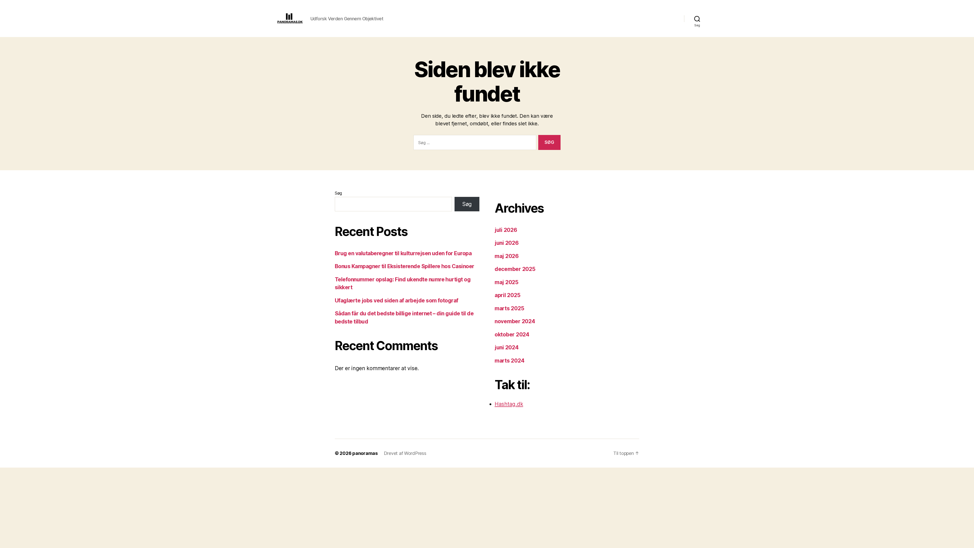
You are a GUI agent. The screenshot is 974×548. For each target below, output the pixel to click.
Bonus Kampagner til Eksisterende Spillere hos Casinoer (404, 266)
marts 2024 (509, 360)
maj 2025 (506, 282)
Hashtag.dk (509, 404)
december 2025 (515, 269)
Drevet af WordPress (405, 453)
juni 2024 (507, 347)
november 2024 (515, 321)
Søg (338, 193)
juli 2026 (506, 230)
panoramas (365, 453)
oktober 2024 (512, 334)
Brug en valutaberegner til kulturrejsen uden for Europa (403, 253)
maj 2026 (507, 256)
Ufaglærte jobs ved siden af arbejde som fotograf (396, 300)
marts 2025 (509, 308)
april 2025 (507, 295)
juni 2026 (507, 243)
